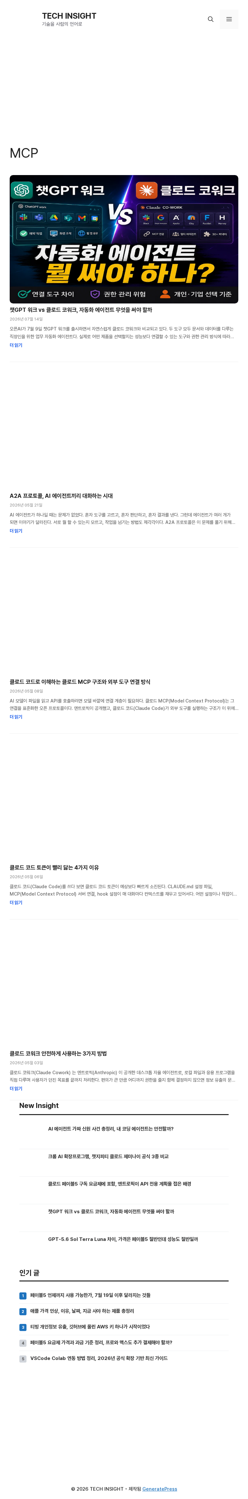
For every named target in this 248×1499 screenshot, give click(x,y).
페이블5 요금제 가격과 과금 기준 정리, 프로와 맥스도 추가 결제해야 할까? (101, 1342)
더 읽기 (16, 345)
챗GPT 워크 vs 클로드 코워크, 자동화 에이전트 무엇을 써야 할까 (81, 309)
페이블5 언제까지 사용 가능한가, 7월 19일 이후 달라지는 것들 (90, 1295)
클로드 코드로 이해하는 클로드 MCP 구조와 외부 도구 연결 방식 (80, 681)
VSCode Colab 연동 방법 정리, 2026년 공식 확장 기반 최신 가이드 (99, 1358)
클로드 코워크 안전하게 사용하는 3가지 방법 (58, 1053)
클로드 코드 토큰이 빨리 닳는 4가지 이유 (54, 867)
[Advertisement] (124, 1421)
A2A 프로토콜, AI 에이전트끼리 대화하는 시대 (61, 495)
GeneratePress (159, 1489)
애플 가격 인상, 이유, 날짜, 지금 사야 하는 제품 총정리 (82, 1311)
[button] (211, 19)
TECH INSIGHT (69, 16)
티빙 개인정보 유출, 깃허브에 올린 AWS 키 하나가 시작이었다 (90, 1327)
